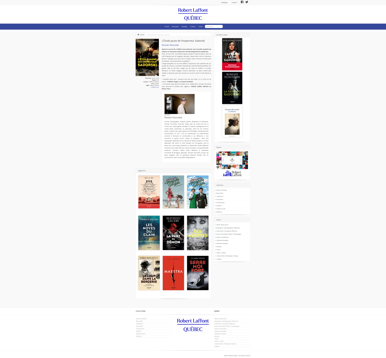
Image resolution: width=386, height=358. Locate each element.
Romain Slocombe (170, 45)
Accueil (167, 26)
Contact (234, 2)
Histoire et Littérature (222, 237)
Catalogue (224, 2)
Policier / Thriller (221, 253)
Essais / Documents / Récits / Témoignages (228, 234)
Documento (219, 199)
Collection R (219, 196)
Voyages (218, 259)
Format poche (220, 202)
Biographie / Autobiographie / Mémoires (228, 228)
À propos (192, 26)
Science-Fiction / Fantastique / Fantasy (227, 256)
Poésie (218, 249)
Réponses (219, 212)
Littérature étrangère (222, 240)
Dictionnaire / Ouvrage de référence (226, 231)
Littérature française (222, 243)
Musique (218, 246)
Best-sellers (219, 193)
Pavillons (219, 205)
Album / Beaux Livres (222, 225)
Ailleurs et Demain (221, 190)
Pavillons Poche (220, 209)
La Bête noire (155, 87)
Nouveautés (175, 26)
